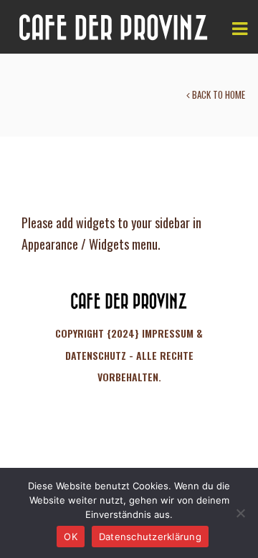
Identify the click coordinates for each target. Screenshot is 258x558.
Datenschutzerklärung (150, 536)
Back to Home (217, 94)
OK (70, 536)
